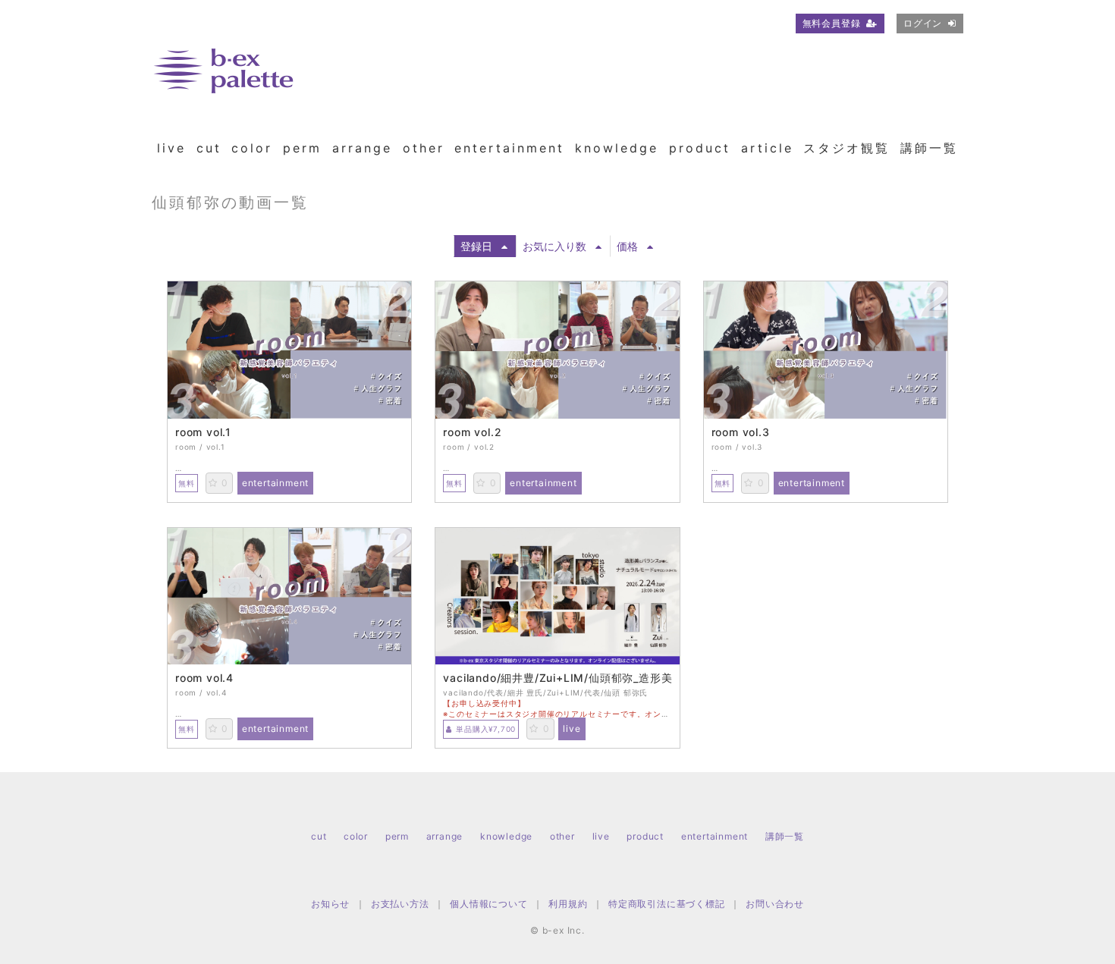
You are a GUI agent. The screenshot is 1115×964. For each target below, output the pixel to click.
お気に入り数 (554, 246)
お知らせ (330, 903)
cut (208, 147)
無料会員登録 (831, 23)
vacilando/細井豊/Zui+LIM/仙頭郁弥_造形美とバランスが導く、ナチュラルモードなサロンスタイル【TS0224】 (557, 678)
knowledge (616, 147)
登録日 (476, 246)
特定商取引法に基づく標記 (666, 903)
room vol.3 (740, 432)
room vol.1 (203, 432)
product (699, 147)
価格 (627, 246)
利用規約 (567, 903)
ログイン (922, 23)
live (171, 147)
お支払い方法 (400, 903)
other (423, 147)
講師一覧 (929, 147)
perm (302, 147)
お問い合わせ (775, 903)
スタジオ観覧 (846, 147)
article (767, 147)
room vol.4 (204, 678)
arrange (362, 147)
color (251, 147)
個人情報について (488, 903)
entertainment (509, 147)
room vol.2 (472, 432)
